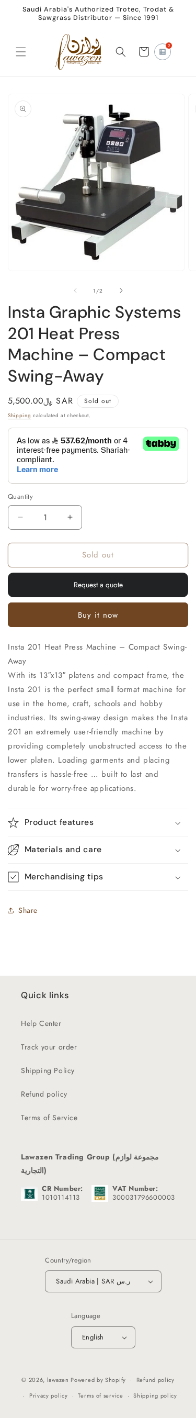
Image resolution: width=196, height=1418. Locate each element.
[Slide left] (75, 290)
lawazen (59, 1379)
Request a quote (98, 584)
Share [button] (28, 910)
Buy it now (98, 615)
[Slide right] (121, 290)
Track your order (49, 1047)
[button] (20, 51)
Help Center (41, 1023)
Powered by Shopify (98, 1379)
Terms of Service (49, 1117)
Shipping (19, 415)
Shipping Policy (48, 1070)
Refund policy (44, 1094)
